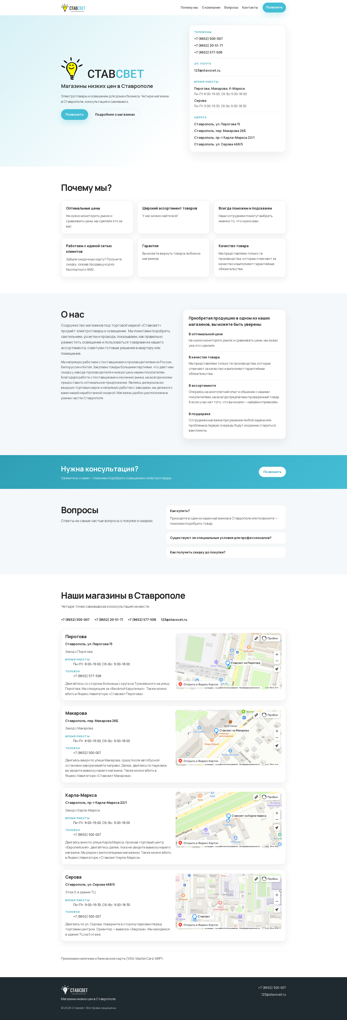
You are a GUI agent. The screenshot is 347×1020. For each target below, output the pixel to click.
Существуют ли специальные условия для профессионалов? (220, 538)
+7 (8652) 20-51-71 (208, 45)
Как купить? (180, 511)
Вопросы (231, 7)
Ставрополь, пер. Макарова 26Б (220, 131)
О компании (211, 7)
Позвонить (274, 7)
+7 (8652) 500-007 (208, 38)
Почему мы (189, 7)
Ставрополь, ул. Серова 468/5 (218, 144)
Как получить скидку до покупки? (198, 552)
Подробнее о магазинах (115, 114)
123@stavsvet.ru (207, 70)
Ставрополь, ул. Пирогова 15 (217, 124)
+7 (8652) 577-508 (208, 52)
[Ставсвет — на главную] (73, 8)
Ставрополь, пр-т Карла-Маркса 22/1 (224, 137)
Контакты (250, 7)
